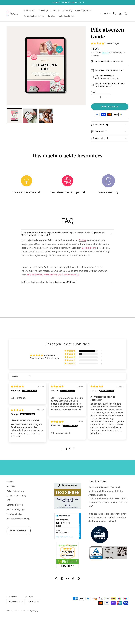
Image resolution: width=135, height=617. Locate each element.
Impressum (11, 486)
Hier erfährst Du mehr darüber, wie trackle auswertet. (53, 275)
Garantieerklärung (15, 505)
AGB (9, 500)
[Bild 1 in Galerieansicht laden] (14, 115)
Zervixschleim (89, 248)
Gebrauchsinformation (114, 517)
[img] (17, 386)
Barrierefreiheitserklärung (18, 519)
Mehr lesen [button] (95, 433)
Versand (105, 53)
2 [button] (66, 449)
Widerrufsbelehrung (15, 491)
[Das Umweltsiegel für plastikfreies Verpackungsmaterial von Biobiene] (67, 567)
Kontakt (10, 482)
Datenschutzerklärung (16, 495)
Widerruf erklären (18, 530)
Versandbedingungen (16, 509)
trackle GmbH (18, 611)
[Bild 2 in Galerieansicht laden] (30, 115)
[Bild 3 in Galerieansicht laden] (46, 115)
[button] (114, 13)
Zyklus (82, 240)
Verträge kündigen (15, 514)
